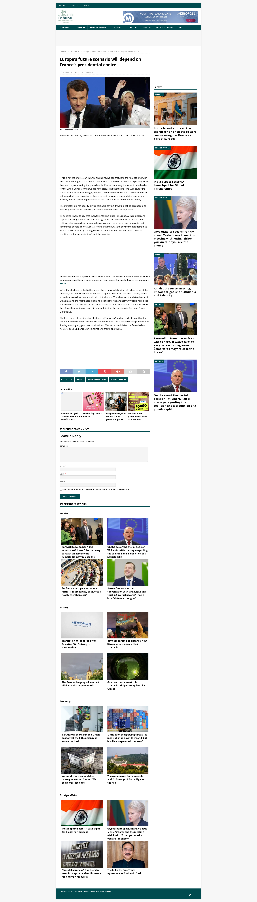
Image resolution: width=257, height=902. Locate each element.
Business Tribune (164, 27)
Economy (65, 701)
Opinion (81, 27)
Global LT (119, 27)
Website (63, 481)
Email (62, 473)
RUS (181, 27)
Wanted (87, 6)
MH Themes (106, 891)
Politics (90, 72)
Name (62, 466)
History (133, 27)
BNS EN (80, 72)
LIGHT (146, 27)
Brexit (63, 283)
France (80, 379)
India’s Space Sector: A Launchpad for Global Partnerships (169, 185)
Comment (64, 446)
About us (62, 6)
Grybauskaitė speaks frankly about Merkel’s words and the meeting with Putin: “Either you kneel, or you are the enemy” (174, 238)
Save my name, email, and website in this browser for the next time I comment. (96, 489)
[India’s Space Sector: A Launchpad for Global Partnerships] (175, 162)
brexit (69, 379)
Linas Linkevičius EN (97, 379)
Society (64, 607)
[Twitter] (190, 895)
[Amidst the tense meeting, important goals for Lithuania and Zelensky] (175, 269)
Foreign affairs (98, 27)
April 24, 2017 (68, 72)
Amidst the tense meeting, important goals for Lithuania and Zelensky (175, 292)
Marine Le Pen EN (118, 379)
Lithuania (64, 27)
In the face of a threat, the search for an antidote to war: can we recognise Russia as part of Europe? (175, 133)
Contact (75, 6)
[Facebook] (195, 895)
